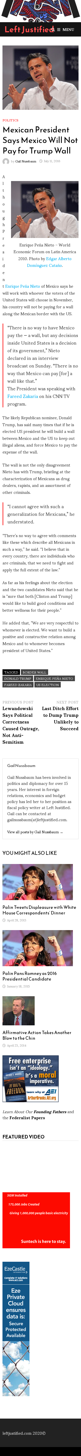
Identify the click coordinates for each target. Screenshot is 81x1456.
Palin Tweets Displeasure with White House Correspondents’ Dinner (39, 910)
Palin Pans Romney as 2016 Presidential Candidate (29, 976)
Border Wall (34, 672)
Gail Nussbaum (25, 160)
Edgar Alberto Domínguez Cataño (49, 261)
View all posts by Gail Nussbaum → (35, 831)
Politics (10, 120)
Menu (68, 29)
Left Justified (29, 29)
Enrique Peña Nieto (22, 286)
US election (47, 684)
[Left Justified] (40, 10)
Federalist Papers (27, 1117)
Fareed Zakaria (22, 395)
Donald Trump (17, 678)
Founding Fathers (50, 1111)
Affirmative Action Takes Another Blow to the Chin (36, 1035)
